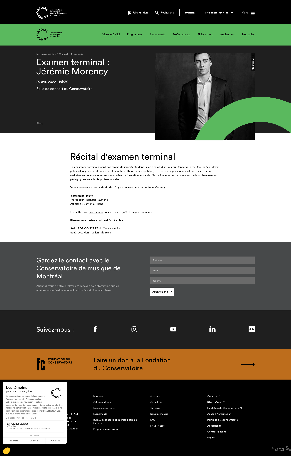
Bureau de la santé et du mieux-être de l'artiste (115, 422)
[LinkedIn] (212, 329)
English (211, 437)
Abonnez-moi (160, 291)
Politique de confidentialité (222, 420)
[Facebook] (95, 329)
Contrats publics (216, 432)
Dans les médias (159, 414)
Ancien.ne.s (227, 34)
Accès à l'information (219, 414)
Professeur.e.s (181, 34)
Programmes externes (105, 429)
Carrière (155, 408)
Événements (157, 34)
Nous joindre (157, 426)
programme (96, 212)
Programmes (135, 34)
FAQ (152, 420)
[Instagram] (134, 329)
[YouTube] (173, 329)
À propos (155, 396)
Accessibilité (214, 426)
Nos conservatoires (104, 408)
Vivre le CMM (111, 34)
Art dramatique (102, 402)
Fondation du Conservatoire (223, 408)
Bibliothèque (214, 402)
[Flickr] (252, 329)
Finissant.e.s (205, 34)
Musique (98, 396)
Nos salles (248, 34)
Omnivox (212, 396)
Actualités (156, 402)
